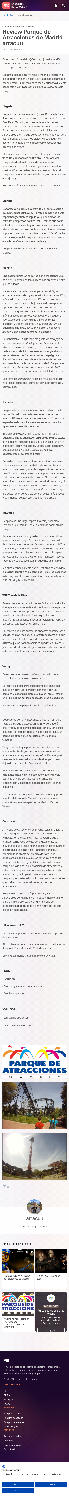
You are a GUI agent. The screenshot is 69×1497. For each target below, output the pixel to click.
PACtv (7, 1404)
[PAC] (6, 5)
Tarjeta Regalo (11, 1426)
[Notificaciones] (56, 6)
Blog (11, 15)
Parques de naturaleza (15, 1422)
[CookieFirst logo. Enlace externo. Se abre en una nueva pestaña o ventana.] (3, 1466)
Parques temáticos (13, 1413)
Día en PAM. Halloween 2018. (48, 1277)
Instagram (9, 1399)
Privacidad (9, 1449)
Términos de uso (12, 1445)
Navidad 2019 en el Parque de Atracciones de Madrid (17, 1277)
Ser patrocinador (12, 1436)
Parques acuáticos (13, 1418)
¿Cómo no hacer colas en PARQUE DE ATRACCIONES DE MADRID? (16, 1323)
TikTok (7, 1395)
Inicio (4, 15)
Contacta (8, 1440)
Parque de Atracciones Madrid (18, 26)
